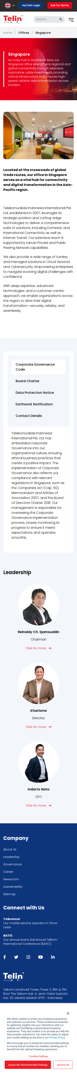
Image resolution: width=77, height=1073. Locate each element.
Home (7, 33)
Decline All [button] (63, 1064)
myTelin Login (31, 5)
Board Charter (27, 381)
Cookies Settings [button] (38, 1056)
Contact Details (29, 415)
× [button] (68, 1012)
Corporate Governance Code (35, 367)
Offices (23, 33)
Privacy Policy (57, 1037)
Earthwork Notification (34, 404)
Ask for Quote (60, 5)
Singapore (43, 33)
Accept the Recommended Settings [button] (27, 1064)
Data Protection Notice (35, 392)
